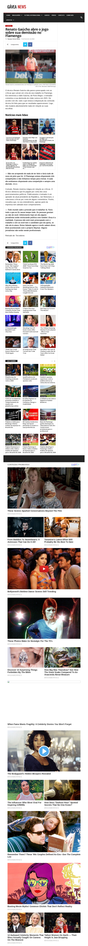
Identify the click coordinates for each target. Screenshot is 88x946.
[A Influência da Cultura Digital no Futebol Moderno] (48, 391)
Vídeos (54, 15)
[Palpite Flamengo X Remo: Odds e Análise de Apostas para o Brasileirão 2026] (30, 439)
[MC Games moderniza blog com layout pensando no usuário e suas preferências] (30, 414)
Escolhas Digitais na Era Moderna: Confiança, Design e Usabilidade (29, 401)
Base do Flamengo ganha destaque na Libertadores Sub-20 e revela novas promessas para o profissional (47, 426)
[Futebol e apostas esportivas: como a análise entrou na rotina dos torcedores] (48, 370)
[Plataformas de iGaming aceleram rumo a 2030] (13, 370)
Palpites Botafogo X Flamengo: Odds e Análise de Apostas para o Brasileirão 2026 (48, 449)
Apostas (9, 20)
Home (8, 15)
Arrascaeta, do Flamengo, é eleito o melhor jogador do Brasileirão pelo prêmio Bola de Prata (13, 165)
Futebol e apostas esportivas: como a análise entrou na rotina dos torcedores (47, 380)
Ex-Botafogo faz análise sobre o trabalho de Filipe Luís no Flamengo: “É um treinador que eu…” (30, 165)
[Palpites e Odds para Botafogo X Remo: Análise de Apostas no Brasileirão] (13, 414)
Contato (61, 15)
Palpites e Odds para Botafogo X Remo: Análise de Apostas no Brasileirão (12, 424)
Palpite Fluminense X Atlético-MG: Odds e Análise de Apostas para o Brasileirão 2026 (13, 449)
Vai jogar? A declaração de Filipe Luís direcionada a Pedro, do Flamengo (47, 140)
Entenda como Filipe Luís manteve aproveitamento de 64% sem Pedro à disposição (30, 140)
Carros (46, 15)
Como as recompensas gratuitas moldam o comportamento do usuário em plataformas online (12, 402)
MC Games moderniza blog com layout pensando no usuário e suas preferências (30, 424)
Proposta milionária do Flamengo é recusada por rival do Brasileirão (46, 164)
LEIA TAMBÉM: (11, 361)
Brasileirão (16, 15)
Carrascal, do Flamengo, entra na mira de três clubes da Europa (13, 139)
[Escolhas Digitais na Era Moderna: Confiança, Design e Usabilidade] (30, 391)
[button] (81, 17)
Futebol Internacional (32, 15)
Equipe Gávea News (14, 39)
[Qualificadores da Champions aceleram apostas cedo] (30, 370)
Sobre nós (70, 15)
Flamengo (9, 26)
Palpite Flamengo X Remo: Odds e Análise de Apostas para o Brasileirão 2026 (30, 449)
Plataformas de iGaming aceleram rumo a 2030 (11, 379)
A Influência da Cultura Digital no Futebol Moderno (48, 400)
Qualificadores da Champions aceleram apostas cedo (30, 379)
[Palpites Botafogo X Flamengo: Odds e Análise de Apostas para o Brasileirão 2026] (48, 439)
